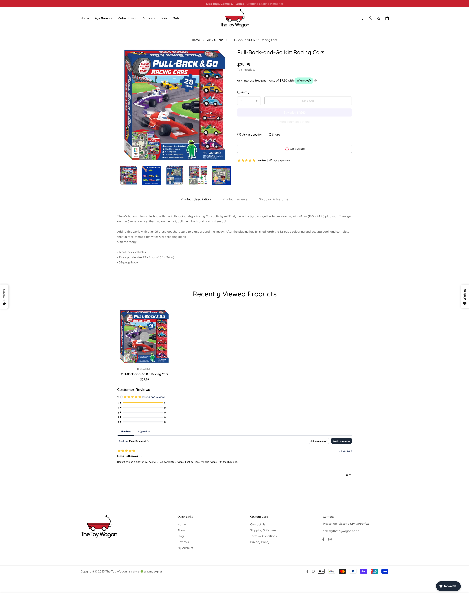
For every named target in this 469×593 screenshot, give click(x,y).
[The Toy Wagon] (234, 18)
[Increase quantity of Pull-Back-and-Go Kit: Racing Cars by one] (257, 101)
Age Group (102, 18)
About (182, 530)
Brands (148, 18)
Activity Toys (215, 40)
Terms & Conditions (263, 536)
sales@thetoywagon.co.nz (341, 531)
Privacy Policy (259, 542)
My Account (185, 548)
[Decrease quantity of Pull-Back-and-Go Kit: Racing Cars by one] (241, 101)
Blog (181, 536)
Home (85, 18)
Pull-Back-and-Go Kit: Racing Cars (144, 374)
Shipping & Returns (263, 530)
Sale (176, 18)
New (164, 18)
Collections (126, 18)
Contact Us (257, 524)
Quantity (243, 92)
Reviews (183, 542)
